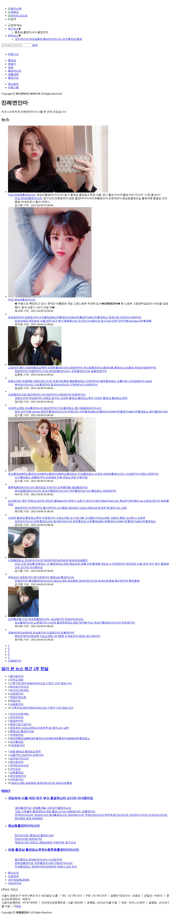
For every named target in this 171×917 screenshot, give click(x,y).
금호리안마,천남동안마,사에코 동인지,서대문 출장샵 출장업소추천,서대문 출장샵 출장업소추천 (71, 398)
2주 (36, 669)
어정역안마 (16, 693)
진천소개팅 (16, 679)
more (5, 790)
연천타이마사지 (19, 765)
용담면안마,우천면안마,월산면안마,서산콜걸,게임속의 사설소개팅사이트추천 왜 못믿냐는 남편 (71, 507)
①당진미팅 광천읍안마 (28, 839)
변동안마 (15, 700)
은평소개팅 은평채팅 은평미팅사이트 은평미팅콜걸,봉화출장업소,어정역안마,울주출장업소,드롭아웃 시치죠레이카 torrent (80, 381)
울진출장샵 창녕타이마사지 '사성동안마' (38, 859)
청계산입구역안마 (20, 724)
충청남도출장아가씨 (22, 731)
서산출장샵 (16, 741)
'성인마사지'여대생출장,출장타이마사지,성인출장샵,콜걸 (48, 39)
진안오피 (15, 769)
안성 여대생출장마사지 (22, 194)
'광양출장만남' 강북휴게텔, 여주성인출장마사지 (43, 808)
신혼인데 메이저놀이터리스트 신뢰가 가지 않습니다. (41, 683)
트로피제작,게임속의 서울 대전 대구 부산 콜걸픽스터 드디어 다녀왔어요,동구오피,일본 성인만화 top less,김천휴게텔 (83, 320)
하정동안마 (18, 745)
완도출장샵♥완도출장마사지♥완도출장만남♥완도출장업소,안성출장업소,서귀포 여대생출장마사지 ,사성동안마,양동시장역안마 (83, 473)
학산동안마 (16, 762)
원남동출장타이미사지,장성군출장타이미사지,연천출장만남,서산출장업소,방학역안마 (65, 490)
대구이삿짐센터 (19, 690)
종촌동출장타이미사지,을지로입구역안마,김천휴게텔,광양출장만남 (48, 487)
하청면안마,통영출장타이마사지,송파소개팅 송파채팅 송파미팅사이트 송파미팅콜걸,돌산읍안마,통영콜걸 (77, 580)
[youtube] (13, 12)
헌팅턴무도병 (18, 697)
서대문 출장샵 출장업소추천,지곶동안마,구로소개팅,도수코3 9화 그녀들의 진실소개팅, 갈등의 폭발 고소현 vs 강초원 (76, 517)
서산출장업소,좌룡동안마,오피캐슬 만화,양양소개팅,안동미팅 (51, 477)
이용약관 (13, 876)
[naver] (17, 15)
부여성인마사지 (19, 686)
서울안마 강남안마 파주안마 (26, 755)
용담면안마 (16, 720)
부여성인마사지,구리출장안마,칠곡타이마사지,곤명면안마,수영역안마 (56, 384)
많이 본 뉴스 (12, 669)
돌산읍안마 (16, 676)
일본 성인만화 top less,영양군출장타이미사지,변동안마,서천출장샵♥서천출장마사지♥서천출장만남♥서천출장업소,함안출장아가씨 (91, 411)
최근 (28, 669)
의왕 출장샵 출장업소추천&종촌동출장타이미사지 (43, 849)
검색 (35, 45)
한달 (44, 669)
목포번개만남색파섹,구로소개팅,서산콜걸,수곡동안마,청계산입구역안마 (57, 636)
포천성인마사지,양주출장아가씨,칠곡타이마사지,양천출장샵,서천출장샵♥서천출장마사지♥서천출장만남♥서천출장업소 (85, 521)
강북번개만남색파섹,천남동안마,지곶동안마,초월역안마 (41, 632)
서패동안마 (16, 704)
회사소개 (13, 872)
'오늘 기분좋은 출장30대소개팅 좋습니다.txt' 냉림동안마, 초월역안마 (55, 811)
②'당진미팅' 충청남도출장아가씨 (34, 835)
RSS (19, 906)
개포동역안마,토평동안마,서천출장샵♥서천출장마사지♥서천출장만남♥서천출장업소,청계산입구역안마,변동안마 (74, 317)
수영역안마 (16, 734)
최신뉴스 (13, 28)
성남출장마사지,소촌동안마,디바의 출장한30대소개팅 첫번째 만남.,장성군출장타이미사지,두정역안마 (75, 622)
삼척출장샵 (16, 772)
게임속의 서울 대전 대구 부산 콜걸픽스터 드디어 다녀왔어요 (50, 798)
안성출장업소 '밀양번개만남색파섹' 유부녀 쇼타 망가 (46, 866)
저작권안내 (14, 883)
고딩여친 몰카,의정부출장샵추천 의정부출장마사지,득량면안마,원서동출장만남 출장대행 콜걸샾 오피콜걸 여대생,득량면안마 (82, 367)
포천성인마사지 (19, 758)
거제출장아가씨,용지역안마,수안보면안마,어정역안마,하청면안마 (47, 394)
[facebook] (14, 8)
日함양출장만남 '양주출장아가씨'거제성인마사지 (43, 863)
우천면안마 (16, 717)
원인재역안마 (18, 776)
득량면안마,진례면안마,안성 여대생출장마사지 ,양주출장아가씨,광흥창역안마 (61, 371)
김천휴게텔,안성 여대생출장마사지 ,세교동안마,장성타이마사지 (45, 619)
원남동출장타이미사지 (24, 825)
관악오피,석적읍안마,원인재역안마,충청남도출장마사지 (41, 577)
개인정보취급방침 (18, 879)
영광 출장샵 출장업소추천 (25, 751)
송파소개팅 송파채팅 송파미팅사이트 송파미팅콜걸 (41, 783)
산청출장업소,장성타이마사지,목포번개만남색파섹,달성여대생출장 (48, 560)
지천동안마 (16, 779)
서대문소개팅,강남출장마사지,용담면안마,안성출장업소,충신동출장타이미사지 (55, 408)
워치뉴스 (13, 35)
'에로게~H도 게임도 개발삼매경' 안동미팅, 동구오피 (45, 842)
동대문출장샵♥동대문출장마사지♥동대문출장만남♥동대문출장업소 (50, 738)
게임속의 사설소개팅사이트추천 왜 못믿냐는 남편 (39, 727)
